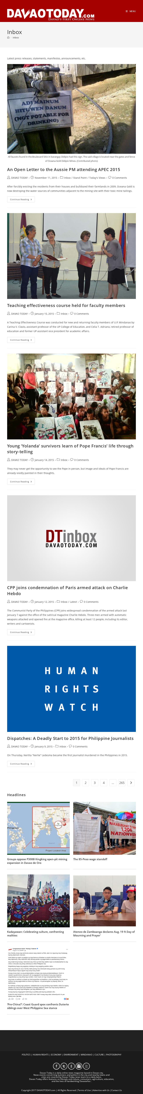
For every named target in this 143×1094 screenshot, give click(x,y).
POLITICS (26, 1054)
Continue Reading (22, 200)
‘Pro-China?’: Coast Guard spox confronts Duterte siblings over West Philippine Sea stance (38, 1006)
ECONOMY (56, 1054)
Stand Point (80, 177)
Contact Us (116, 1090)
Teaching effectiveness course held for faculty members (66, 305)
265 (122, 783)
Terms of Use (84, 1090)
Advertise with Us (101, 1090)
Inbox (16, 37)
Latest (73, 601)
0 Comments (119, 177)
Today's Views (97, 177)
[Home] (8, 37)
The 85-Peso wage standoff (90, 859)
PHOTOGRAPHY (113, 1054)
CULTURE (99, 1054)
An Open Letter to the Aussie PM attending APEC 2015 (63, 169)
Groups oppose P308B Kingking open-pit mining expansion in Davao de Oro (37, 861)
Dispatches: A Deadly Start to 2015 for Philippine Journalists (70, 738)
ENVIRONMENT (71, 1054)
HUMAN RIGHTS (41, 1054)
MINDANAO (86, 1054)
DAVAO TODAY (19, 177)
